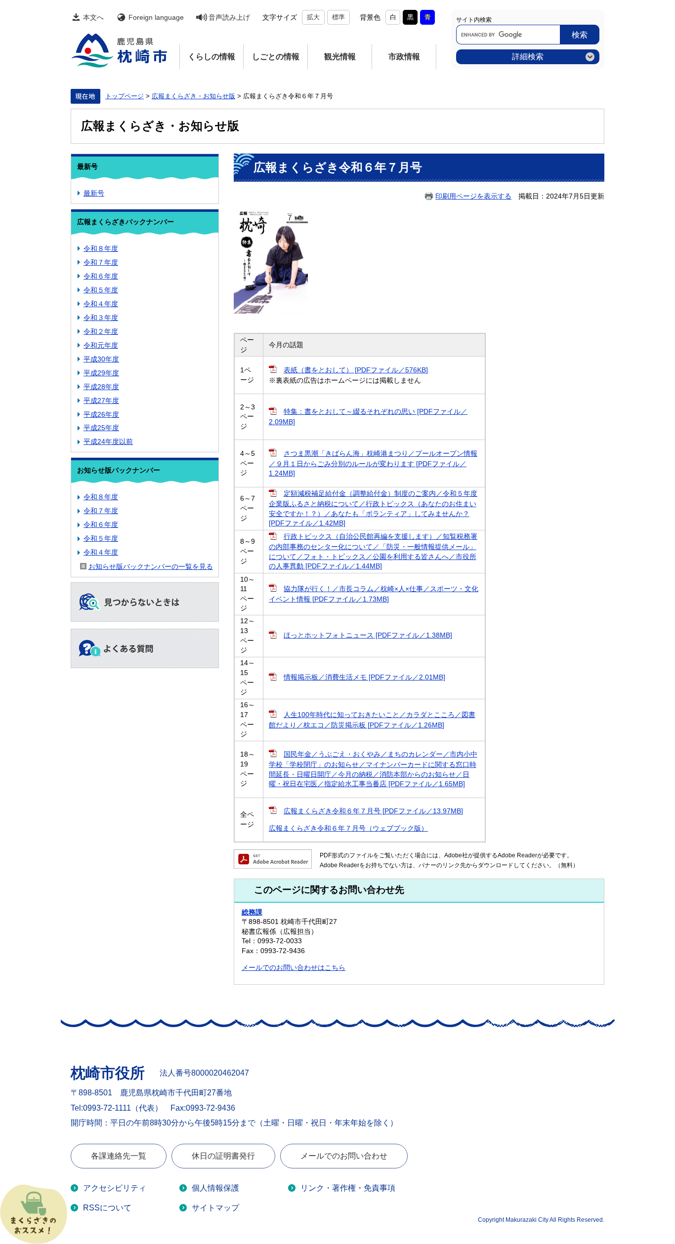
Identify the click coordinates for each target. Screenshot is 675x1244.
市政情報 (404, 56)
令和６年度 (101, 276)
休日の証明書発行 (223, 1156)
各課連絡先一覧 (118, 1156)
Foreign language (156, 17)
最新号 (87, 166)
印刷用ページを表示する (473, 196)
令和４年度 (101, 304)
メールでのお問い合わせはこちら (293, 967)
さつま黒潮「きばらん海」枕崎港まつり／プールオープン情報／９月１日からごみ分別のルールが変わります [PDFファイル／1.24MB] (373, 463)
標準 (338, 17)
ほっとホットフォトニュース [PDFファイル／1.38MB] (368, 635)
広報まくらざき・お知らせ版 (193, 96)
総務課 (252, 912)
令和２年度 (101, 331)
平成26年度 (101, 414)
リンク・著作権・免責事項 (347, 1188)
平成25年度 (101, 428)
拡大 (313, 17)
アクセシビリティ (114, 1188)
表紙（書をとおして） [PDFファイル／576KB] (356, 370)
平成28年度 (101, 387)
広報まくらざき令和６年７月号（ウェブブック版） (348, 828)
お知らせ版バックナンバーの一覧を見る (150, 566)
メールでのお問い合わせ (343, 1156)
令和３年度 (101, 317)
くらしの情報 (211, 56)
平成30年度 (101, 359)
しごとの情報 (275, 56)
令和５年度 (101, 290)
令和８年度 (101, 248)
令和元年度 (101, 345)
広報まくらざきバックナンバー (125, 222)
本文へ (93, 17)
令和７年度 (101, 262)
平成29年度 (101, 373)
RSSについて (107, 1208)
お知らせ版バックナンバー (118, 470)
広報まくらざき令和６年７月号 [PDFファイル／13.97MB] (373, 811)
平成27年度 (101, 400)
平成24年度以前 (108, 441)
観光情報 (340, 56)
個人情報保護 (215, 1188)
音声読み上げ (229, 17)
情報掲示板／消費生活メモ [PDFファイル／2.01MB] (364, 677)
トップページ (124, 96)
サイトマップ (215, 1208)
